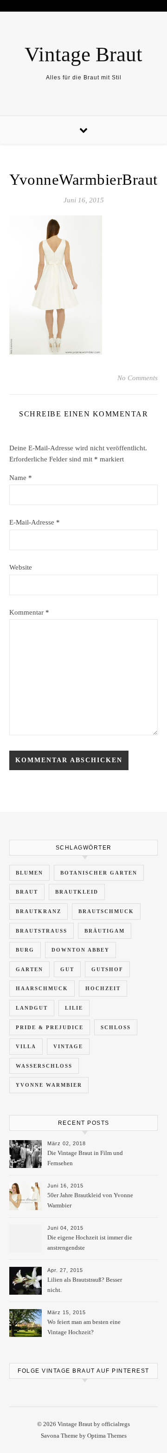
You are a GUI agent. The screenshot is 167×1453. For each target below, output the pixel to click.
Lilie (74, 1008)
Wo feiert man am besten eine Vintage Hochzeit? (84, 1327)
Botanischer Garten (98, 873)
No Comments (137, 378)
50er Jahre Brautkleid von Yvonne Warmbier (90, 1200)
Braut (27, 892)
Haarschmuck (42, 988)
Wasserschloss (44, 1066)
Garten (29, 969)
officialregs (116, 1424)
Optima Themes (107, 1435)
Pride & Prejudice (50, 1027)
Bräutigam (104, 931)
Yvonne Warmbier (49, 1085)
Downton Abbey (80, 950)
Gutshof (107, 969)
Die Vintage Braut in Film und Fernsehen (85, 1158)
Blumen (29, 873)
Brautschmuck (106, 911)
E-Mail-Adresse (34, 522)
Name (20, 477)
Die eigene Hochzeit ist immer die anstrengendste (89, 1242)
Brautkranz (38, 911)
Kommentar (29, 612)
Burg (25, 950)
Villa (26, 1046)
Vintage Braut (83, 54)
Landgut (32, 1008)
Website (20, 567)
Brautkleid (76, 892)
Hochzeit (103, 988)
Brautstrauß (41, 931)
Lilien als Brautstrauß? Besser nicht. (84, 1284)
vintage (68, 1046)
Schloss (116, 1027)
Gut (67, 969)
